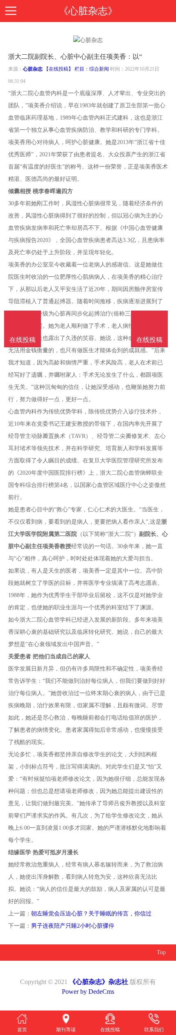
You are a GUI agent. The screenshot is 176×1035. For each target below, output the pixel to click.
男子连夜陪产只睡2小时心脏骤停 (72, 926)
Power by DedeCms (88, 991)
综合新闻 (99, 69)
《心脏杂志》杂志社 (98, 981)
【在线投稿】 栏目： (66, 69)
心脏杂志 (33, 69)
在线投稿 (149, 339)
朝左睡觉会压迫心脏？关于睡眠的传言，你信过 (91, 914)
